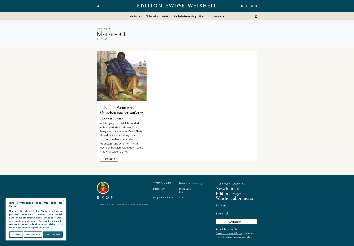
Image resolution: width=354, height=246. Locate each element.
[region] (36, 219)
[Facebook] (242, 6)
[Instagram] (251, 6)
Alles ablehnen (33, 234)
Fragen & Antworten (163, 197)
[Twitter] (246, 6)
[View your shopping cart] (256, 16)
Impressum (159, 188)
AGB (181, 197)
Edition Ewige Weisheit (177, 6)
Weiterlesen (108, 158)
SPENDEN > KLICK (162, 183)
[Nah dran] (63, 200)
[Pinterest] (256, 6)
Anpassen (16, 234)
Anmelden (235, 221)
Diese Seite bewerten (185, 190)
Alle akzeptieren (52, 234)
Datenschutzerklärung (191, 183)
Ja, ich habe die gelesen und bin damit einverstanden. (235, 233)
